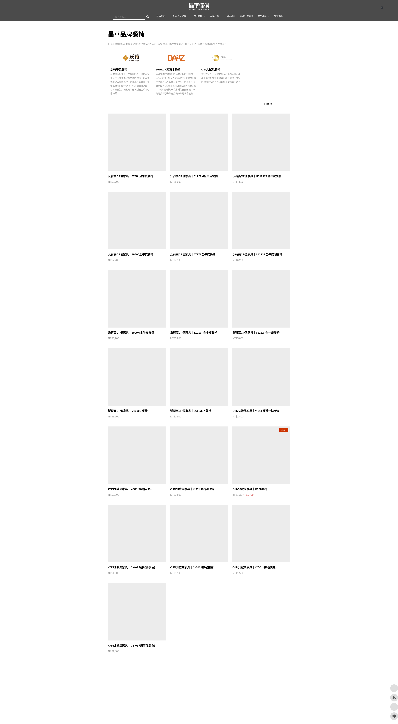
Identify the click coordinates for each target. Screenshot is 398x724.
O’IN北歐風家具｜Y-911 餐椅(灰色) (130, 489)
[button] (167, 16)
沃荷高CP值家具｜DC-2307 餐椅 (190, 410)
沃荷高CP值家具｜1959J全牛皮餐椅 (130, 254)
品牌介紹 (214, 16)
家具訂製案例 (246, 16)
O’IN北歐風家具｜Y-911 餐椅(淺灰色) (255, 410)
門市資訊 (198, 16)
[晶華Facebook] (394, 688)
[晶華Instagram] (394, 707)
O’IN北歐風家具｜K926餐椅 (249, 489)
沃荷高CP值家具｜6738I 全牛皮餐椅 (130, 176)
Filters (268, 103)
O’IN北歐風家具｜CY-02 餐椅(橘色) (192, 567)
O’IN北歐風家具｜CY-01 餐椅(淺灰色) (131, 645)
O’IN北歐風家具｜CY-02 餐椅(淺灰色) (131, 567)
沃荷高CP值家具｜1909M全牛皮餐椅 (131, 332)
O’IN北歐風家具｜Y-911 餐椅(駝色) (192, 489)
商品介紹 (160, 16)
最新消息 (231, 16)
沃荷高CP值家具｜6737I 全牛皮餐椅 (192, 254)
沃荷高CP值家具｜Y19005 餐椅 (128, 410)
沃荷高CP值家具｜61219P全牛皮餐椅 (193, 332)
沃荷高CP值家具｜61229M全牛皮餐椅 (194, 176)
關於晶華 (262, 16)
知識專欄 (278, 16)
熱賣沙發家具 (179, 16)
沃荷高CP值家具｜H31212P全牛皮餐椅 (257, 176)
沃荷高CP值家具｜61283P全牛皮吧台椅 (257, 254)
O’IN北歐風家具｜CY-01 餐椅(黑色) (254, 567)
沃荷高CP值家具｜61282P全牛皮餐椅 (256, 332)
